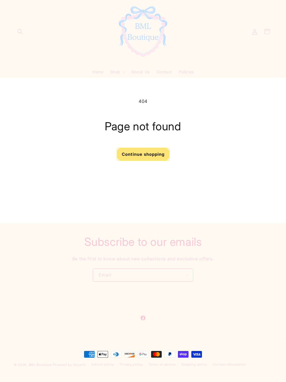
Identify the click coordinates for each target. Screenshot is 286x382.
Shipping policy (194, 364)
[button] (20, 31)
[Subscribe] (187, 275)
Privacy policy (131, 364)
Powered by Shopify (69, 365)
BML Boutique (40, 365)
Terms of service (161, 364)
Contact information (229, 364)
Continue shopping (143, 154)
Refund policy (102, 364)
